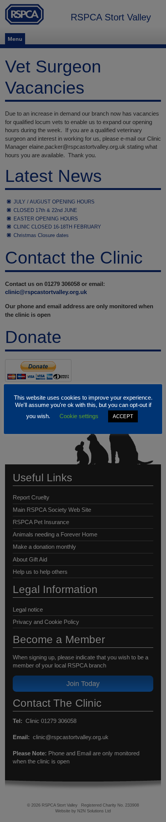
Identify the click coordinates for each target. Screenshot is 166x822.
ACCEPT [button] (123, 416)
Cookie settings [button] (78, 416)
